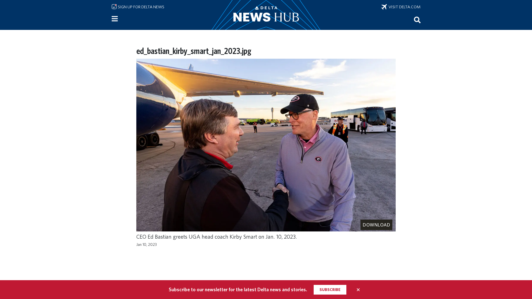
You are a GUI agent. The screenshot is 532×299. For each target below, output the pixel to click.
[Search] (417, 19)
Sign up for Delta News (140, 6)
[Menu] (115, 19)
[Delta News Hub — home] (266, 15)
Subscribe (330, 289)
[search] (417, 19)
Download (376, 225)
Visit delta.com (404, 6)
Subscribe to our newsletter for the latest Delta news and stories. (238, 289)
